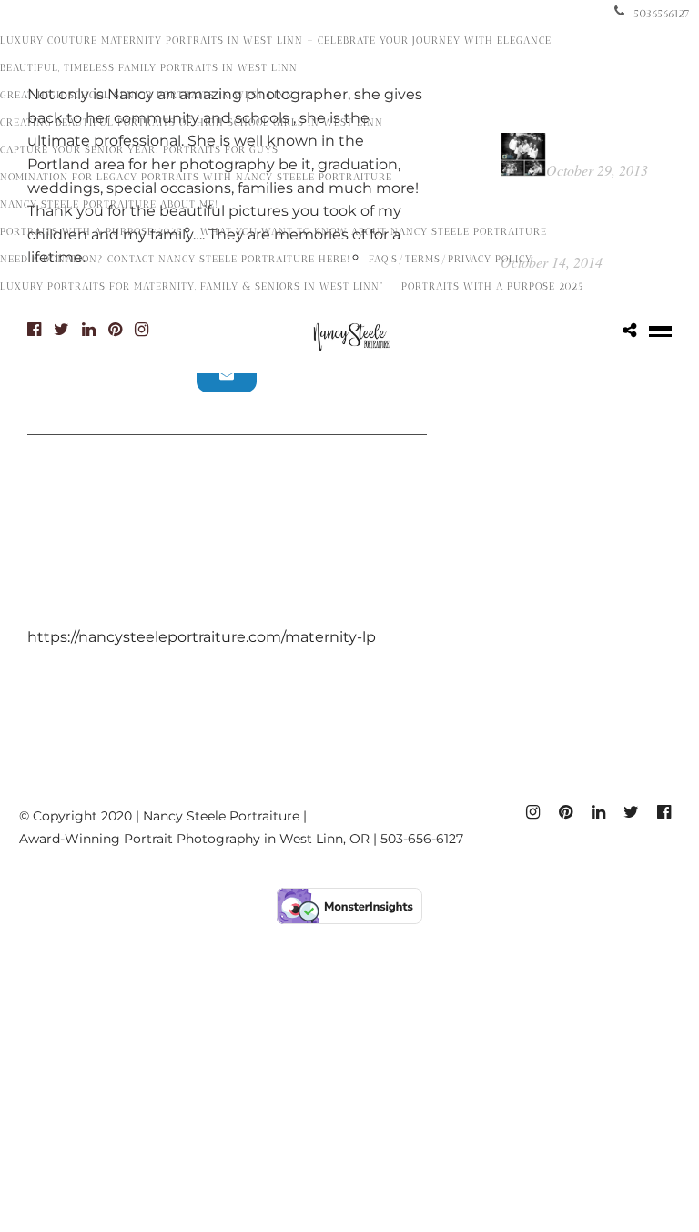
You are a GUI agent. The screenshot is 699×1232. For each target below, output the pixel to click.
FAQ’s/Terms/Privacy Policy (450, 259)
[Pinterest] (115, 329)
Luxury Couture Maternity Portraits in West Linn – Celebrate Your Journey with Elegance (276, 40)
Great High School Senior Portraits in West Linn (147, 95)
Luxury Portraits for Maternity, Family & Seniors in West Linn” (191, 286)
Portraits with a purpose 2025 (91, 232)
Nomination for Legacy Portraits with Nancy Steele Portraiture (196, 177)
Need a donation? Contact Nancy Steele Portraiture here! (175, 259)
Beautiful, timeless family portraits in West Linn (149, 68)
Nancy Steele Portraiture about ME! (109, 204)
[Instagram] (141, 329)
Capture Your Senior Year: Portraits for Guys (139, 150)
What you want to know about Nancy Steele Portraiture (373, 232)
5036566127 (661, 13)
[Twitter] (61, 329)
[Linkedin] (89, 329)
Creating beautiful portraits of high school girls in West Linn (191, 122)
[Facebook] (34, 329)
